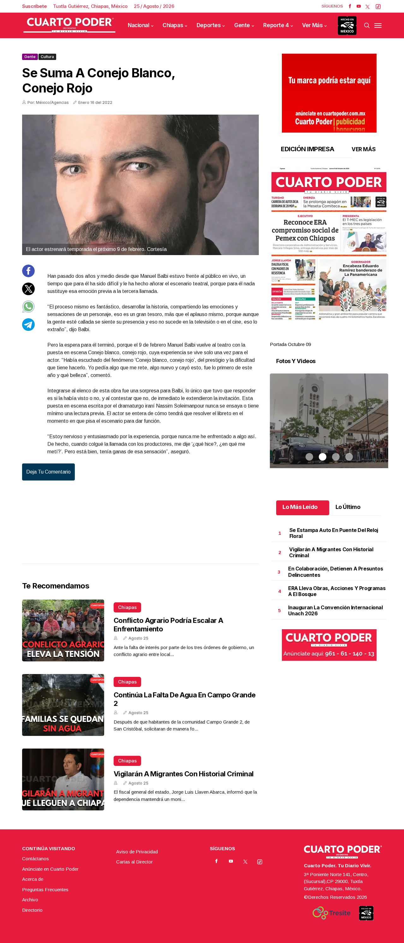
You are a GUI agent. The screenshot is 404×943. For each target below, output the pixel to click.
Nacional (138, 25)
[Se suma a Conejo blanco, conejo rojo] (140, 185)
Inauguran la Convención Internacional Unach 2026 (335, 610)
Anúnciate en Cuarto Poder (50, 869)
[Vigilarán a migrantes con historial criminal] (63, 779)
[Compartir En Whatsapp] (28, 311)
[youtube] (359, 6)
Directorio (32, 910)
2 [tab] (322, 337)
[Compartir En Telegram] (28, 329)
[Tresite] (331, 913)
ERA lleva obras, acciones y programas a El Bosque (336, 591)
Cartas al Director (134, 861)
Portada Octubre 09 (290, 344)
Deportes (209, 25)
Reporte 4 (275, 25)
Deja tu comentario (48, 471)
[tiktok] (378, 6)
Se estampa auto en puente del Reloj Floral (333, 533)
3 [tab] (336, 337)
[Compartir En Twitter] (28, 293)
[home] (69, 25)
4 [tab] (349, 337)
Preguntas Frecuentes (45, 889)
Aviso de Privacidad (137, 851)
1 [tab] (309, 337)
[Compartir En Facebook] (28, 275)
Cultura (47, 56)
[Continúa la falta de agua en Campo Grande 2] (63, 705)
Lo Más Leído (300, 507)
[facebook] (350, 6)
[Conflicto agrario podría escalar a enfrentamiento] (63, 630)
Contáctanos (35, 858)
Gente (242, 25)
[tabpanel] (329, 257)
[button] (329, 243)
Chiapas (173, 25)
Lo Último (348, 507)
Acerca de (32, 879)
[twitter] (367, 6)
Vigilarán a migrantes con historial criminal (184, 774)
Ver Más (312, 25)
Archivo (30, 899)
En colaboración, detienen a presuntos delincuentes (335, 571)
